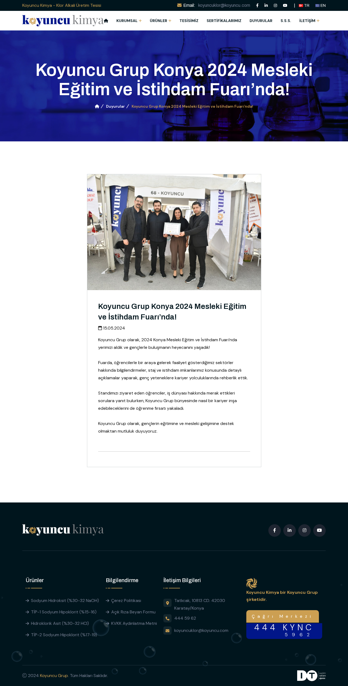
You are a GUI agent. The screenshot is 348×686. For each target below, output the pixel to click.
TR (306, 6)
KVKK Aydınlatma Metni (134, 623)
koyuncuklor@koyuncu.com (224, 5)
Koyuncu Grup (54, 675)
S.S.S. (286, 20)
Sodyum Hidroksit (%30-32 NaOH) (65, 600)
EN (323, 6)
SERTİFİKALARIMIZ (224, 20)
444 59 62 (185, 618)
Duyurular (115, 106)
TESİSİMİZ (188, 20)
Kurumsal (127, 20)
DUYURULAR (261, 20)
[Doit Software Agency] (311, 675)
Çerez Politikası (126, 600)
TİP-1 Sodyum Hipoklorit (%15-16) (64, 612)
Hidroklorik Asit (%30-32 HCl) (60, 623)
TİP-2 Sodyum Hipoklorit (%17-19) (64, 635)
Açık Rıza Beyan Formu (133, 612)
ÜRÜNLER (158, 20)
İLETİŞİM (307, 20)
